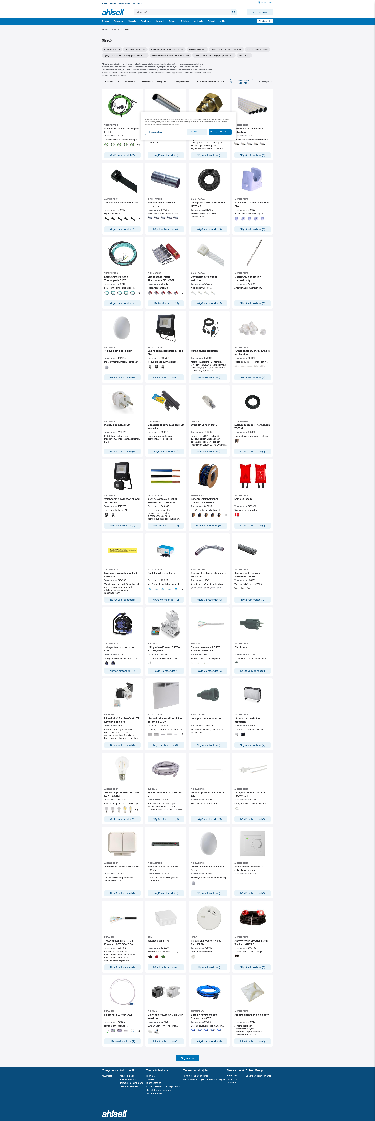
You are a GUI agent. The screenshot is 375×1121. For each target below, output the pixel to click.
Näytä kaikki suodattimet (243, 81)
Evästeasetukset (154, 1093)
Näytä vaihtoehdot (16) (209, 525)
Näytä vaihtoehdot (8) (166, 745)
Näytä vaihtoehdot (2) (122, 525)
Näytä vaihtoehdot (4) (165, 967)
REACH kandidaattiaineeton (209, 82)
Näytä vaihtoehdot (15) (122, 155)
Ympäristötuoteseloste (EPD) (153, 82)
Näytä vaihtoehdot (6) (252, 155)
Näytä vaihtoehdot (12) (166, 819)
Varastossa (128, 82)
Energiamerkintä (181, 82)
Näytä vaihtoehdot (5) (209, 303)
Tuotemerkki (109, 82)
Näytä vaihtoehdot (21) (122, 819)
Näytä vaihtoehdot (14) (122, 303)
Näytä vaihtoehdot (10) (166, 599)
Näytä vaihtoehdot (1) (166, 155)
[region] (188, 126)
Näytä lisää (187, 1058)
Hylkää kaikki (196, 132)
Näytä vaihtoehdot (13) (122, 229)
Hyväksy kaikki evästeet (220, 132)
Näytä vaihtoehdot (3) (209, 229)
